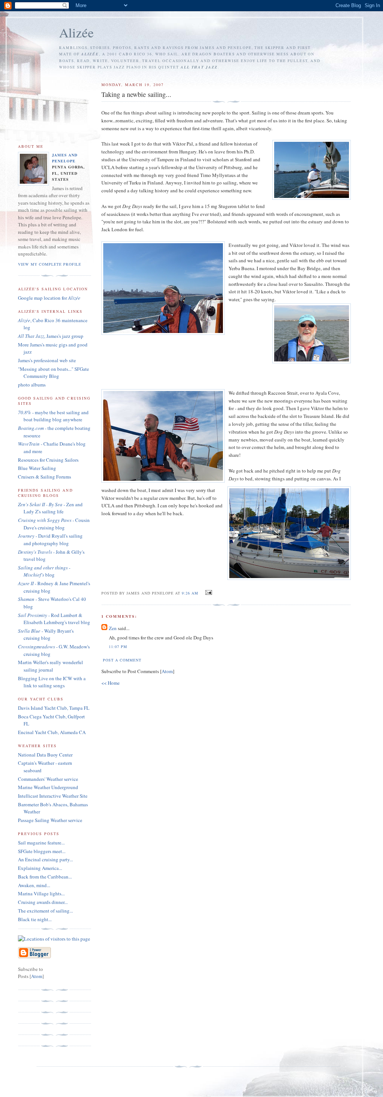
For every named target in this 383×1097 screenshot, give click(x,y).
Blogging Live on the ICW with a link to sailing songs (52, 682)
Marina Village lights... (41, 893)
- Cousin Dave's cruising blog (54, 524)
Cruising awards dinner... (43, 902)
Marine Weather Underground (48, 787)
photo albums (32, 384)
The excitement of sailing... (45, 910)
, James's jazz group (50, 336)
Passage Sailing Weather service (50, 820)
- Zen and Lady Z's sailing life (50, 508)
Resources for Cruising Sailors (48, 459)
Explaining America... (40, 868)
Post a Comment (122, 660)
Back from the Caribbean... (45, 876)
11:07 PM (118, 646)
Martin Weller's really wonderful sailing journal (50, 666)
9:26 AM (191, 593)
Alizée (76, 32)
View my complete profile (49, 264)
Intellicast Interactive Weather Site (53, 795)
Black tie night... (35, 919)
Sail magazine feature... (41, 842)
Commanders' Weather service (48, 779)
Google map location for (49, 297)
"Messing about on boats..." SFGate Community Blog (53, 373)
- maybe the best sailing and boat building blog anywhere (53, 416)
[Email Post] (207, 592)
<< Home (110, 682)
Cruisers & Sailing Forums (44, 476)
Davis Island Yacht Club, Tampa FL (53, 708)
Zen (113, 628)
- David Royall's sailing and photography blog (50, 539)
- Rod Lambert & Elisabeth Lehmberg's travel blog (54, 619)
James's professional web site (47, 360)
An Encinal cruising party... (45, 859)
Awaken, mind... (34, 885)
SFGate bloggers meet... (41, 851)
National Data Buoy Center (45, 754)
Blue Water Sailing (37, 468)
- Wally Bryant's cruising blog (46, 634)
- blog (44, 571)
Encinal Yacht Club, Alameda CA (52, 732)
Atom (167, 671)
